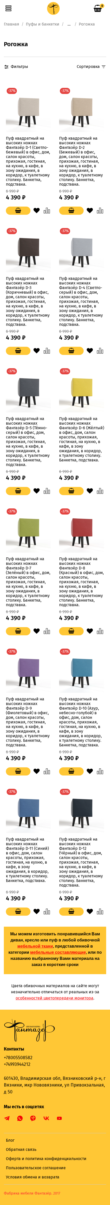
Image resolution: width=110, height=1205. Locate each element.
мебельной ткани (35, 946)
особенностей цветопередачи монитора (54, 998)
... (69, 24)
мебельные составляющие (58, 952)
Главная (11, 24)
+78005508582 (18, 1057)
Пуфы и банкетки (42, 24)
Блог (10, 1140)
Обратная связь (21, 1149)
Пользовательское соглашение (36, 1167)
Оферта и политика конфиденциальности (46, 1158)
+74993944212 (17, 1064)
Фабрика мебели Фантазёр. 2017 (32, 1193)
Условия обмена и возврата (32, 1177)
